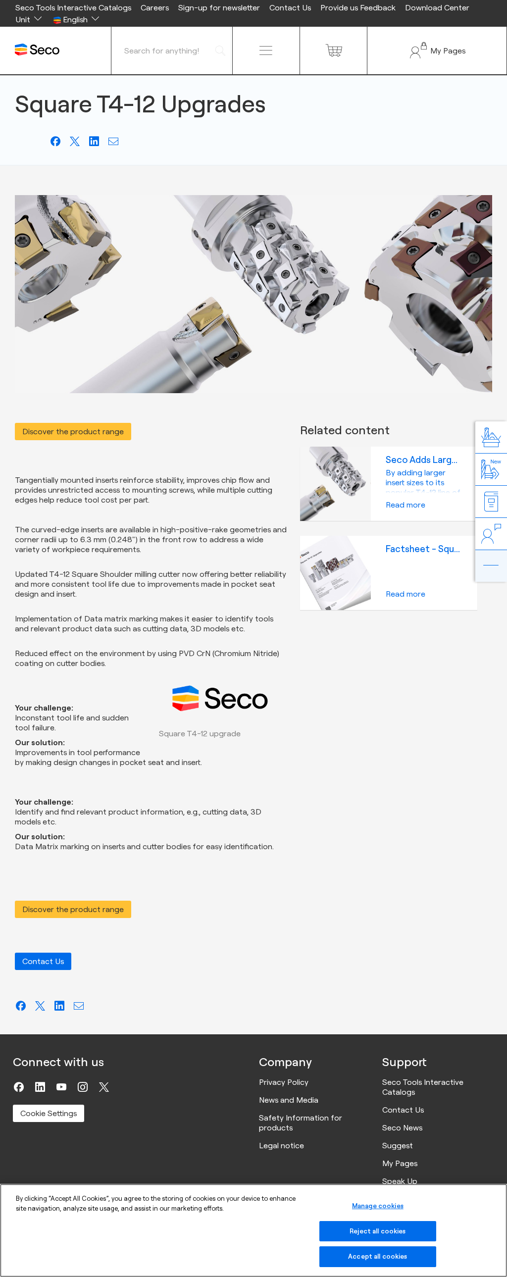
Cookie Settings (48, 1113)
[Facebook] (19, 1087)
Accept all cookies (377, 1256)
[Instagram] (83, 1087)
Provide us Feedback (358, 7)
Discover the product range (73, 431)
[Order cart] (333, 50)
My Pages (399, 1163)
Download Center (437, 7)
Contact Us (290, 7)
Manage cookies (378, 1206)
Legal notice (281, 1145)
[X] (104, 1087)
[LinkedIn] (40, 1087)
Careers (155, 7)
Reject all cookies (378, 1231)
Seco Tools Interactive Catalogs (73, 7)
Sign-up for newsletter (219, 7)
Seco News (402, 1127)
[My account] (437, 50)
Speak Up (399, 1181)
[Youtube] (61, 1087)
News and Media (288, 1100)
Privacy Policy (283, 1082)
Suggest (397, 1145)
